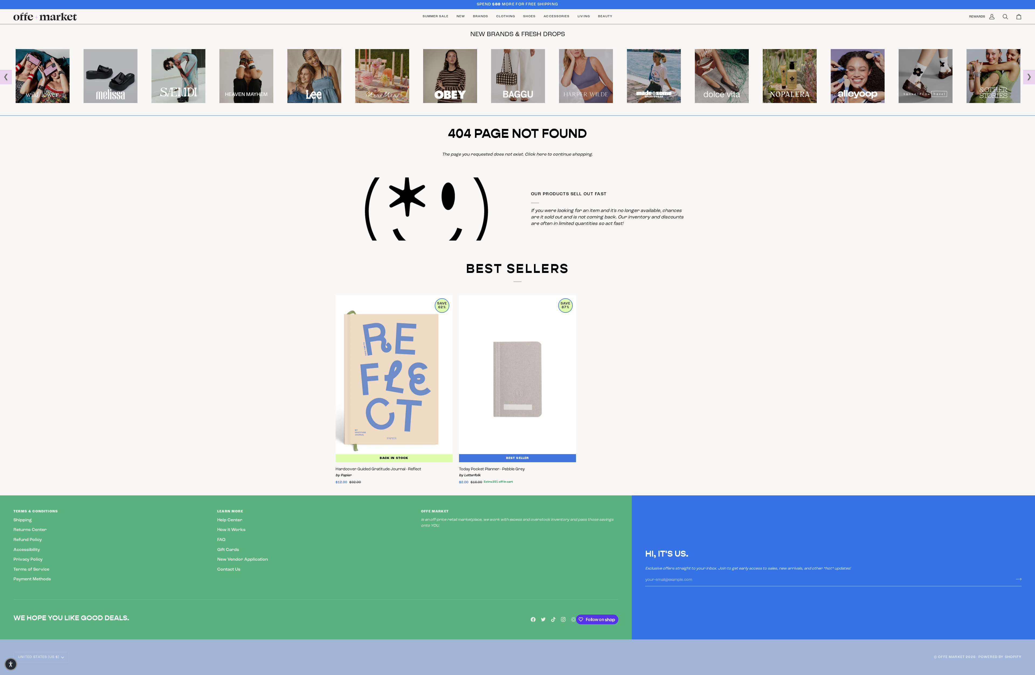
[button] (480, 16)
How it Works (231, 530)
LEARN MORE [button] (230, 511)
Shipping (22, 520)
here (541, 154)
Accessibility (26, 550)
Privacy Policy (28, 559)
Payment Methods (32, 579)
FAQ (221, 540)
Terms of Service (31, 569)
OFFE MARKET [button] (435, 511)
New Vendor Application (242, 559)
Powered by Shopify (1000, 657)
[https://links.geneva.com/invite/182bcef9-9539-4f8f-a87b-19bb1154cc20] (573, 619)
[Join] (1017, 579)
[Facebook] (533, 619)
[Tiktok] (553, 619)
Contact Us (228, 569)
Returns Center (30, 530)
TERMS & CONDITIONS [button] (35, 511)
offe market (951, 657)
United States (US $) (38, 657)
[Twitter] (543, 619)
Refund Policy (27, 540)
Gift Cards (228, 550)
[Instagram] (563, 619)
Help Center (229, 520)
